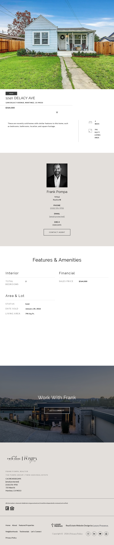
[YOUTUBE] (100, 534)
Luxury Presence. (100, 526)
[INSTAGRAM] (88, 534)
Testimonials (24, 531)
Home (8, 525)
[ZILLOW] (106, 534)
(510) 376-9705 (57, 208)
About (14, 525)
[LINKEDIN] (94, 534)
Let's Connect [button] (57, 410)
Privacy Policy (11, 538)
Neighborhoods (12, 531)
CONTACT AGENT (57, 232)
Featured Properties (26, 525)
